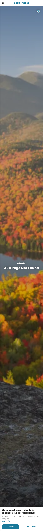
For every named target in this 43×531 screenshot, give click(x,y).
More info (6, 521)
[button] (6, 3)
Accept (10, 527)
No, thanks (31, 527)
